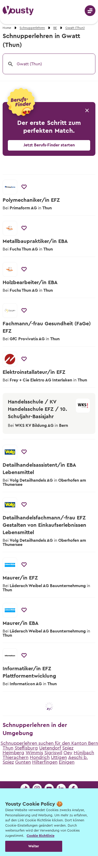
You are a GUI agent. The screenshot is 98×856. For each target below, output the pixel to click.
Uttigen (59, 757)
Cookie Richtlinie (40, 835)
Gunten (23, 762)
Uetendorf (50, 748)
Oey (68, 752)
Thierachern (15, 757)
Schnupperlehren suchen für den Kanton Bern (49, 743)
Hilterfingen (44, 762)
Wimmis (34, 752)
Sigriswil (53, 752)
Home (7, 27)
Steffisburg (26, 748)
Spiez (67, 748)
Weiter (33, 846)
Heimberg (13, 752)
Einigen (66, 762)
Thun (8, 748)
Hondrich (40, 757)
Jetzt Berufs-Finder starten (49, 145)
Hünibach (84, 752)
